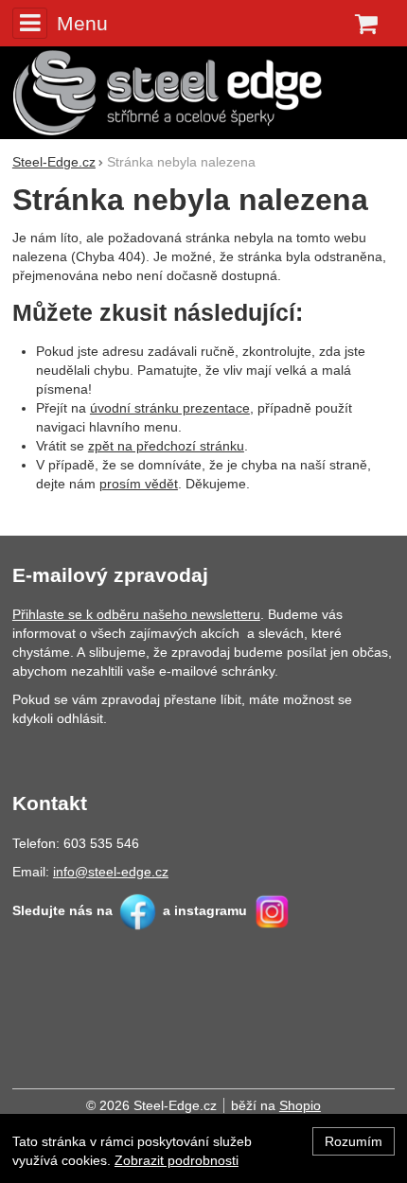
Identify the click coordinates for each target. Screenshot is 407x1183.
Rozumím (353, 1141)
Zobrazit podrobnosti (177, 1160)
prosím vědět (138, 483)
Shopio (300, 1105)
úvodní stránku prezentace (170, 407)
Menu (82, 23)
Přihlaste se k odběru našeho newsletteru (136, 614)
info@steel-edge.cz (110, 871)
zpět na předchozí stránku (166, 445)
